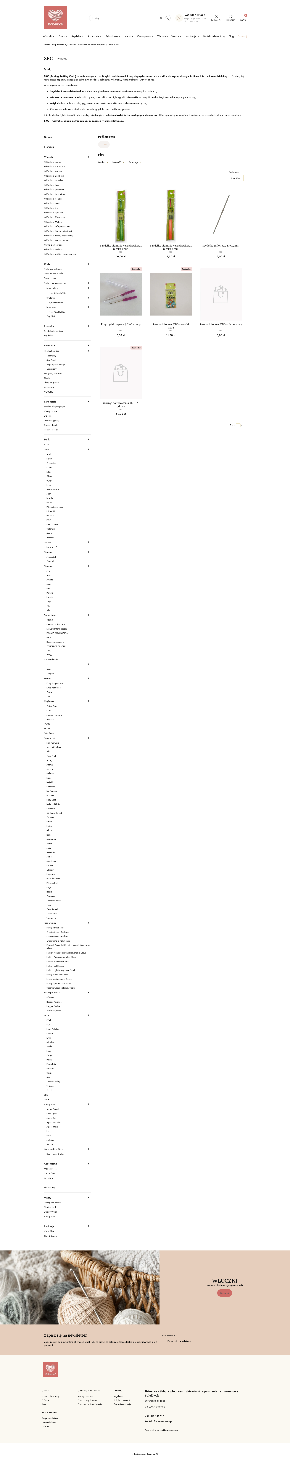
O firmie (45, 1400)
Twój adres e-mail (169, 1335)
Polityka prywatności (122, 1400)
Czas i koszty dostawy (87, 1400)
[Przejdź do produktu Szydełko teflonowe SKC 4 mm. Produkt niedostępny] (221, 216)
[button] (167, 18)
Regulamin (118, 1396)
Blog (44, 1404)
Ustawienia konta (49, 1422)
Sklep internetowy (144, 1454)
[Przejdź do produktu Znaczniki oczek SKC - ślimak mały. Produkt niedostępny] (221, 294)
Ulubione (45, 1426)
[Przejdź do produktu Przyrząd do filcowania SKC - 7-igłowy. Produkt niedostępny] (121, 373)
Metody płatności (85, 1396)
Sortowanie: (234, 172)
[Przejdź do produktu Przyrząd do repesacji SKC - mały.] (121, 294)
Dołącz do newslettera (179, 1341)
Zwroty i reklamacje (122, 1404)
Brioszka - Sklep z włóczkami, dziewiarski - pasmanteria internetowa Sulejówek (74, 44)
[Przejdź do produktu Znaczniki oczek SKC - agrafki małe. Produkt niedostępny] (171, 294)
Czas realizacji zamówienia (90, 1404)
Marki (110, 44)
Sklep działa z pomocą (162, 1430)
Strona (232, 425)
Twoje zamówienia (50, 1418)
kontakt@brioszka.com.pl (158, 1421)
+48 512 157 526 (194, 15)
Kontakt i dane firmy (50, 1396)
